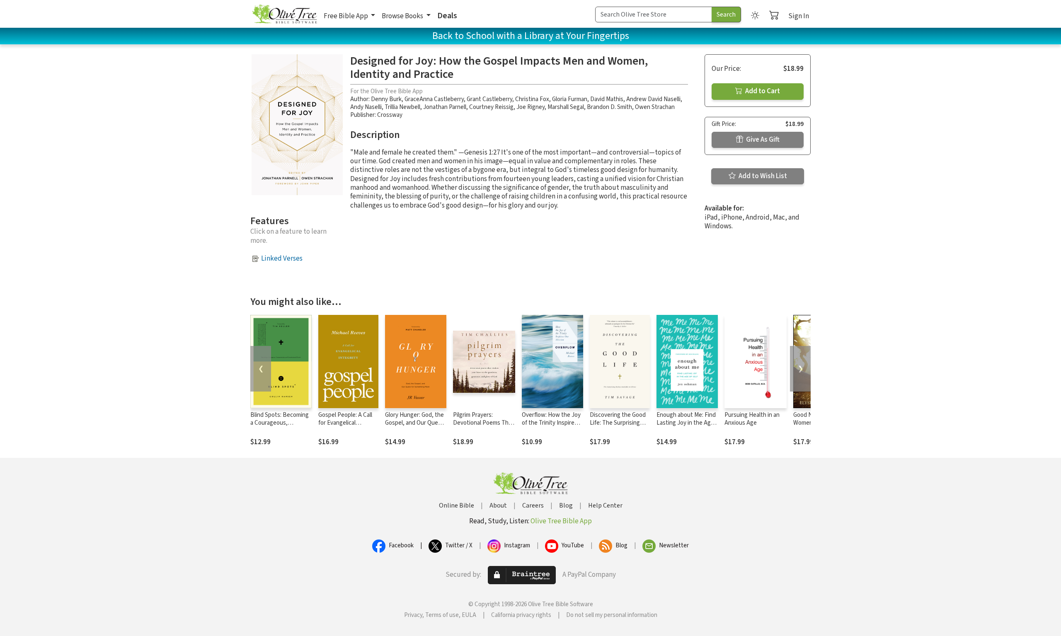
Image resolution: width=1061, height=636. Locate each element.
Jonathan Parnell (444, 107)
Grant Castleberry (489, 99)
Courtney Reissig (491, 107)
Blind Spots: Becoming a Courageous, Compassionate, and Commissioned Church (279, 427)
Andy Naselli (366, 107)
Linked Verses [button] (282, 259)
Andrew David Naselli (653, 99)
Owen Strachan (655, 107)
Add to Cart (762, 91)
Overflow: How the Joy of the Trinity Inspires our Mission (551, 423)
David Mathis (606, 99)
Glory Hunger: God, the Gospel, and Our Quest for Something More (414, 423)
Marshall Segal (565, 107)
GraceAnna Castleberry (434, 99)
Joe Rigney (530, 107)
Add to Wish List (762, 176)
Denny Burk (386, 99)
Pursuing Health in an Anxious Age (752, 419)
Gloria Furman (569, 99)
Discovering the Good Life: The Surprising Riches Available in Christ (618, 427)
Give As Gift (762, 140)
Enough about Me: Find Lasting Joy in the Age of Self (686, 423)
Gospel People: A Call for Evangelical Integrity (345, 423)
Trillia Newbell (402, 107)
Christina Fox (532, 99)
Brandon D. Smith (609, 107)
